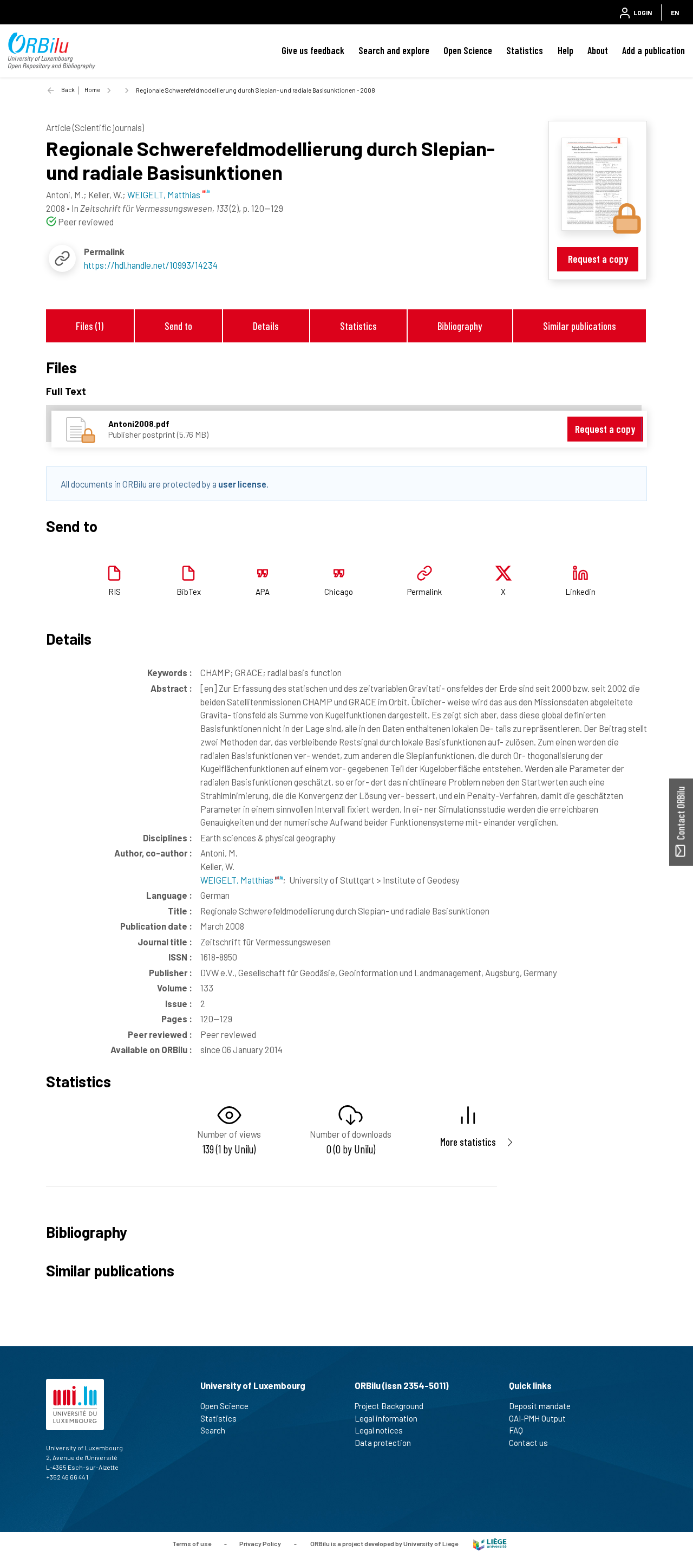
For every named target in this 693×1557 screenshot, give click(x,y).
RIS (114, 591)
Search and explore (393, 50)
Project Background (389, 1406)
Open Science (467, 50)
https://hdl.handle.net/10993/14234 (151, 265)
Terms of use (191, 1543)
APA (263, 591)
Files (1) (89, 326)
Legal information (386, 1418)
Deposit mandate (540, 1406)
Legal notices (379, 1430)
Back (68, 89)
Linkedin (580, 591)
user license (242, 483)
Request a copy (598, 258)
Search (212, 1430)
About (597, 50)
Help (565, 50)
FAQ (516, 1430)
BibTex (188, 591)
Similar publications (579, 326)
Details (266, 326)
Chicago (338, 591)
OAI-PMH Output (537, 1418)
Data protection (383, 1443)
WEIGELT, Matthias (237, 879)
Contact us (528, 1443)
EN (675, 12)
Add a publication (653, 50)
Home (92, 89)
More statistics (468, 1142)
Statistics (524, 50)
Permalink (424, 591)
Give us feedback (313, 50)
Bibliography (459, 326)
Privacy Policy (260, 1543)
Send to (178, 326)
